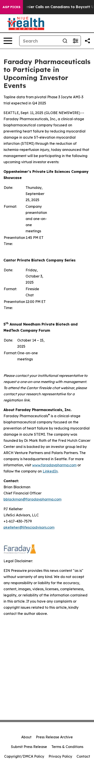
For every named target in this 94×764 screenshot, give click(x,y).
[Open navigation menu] (7, 40)
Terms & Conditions (67, 746)
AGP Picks (11, 7)
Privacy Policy (60, 756)
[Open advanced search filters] (75, 41)
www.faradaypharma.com (54, 465)
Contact (83, 756)
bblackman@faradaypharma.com (32, 499)
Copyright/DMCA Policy (24, 756)
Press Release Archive (54, 737)
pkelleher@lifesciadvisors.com (28, 527)
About (26, 737)
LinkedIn (50, 471)
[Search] (65, 41)
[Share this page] (87, 40)
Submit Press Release (29, 746)
